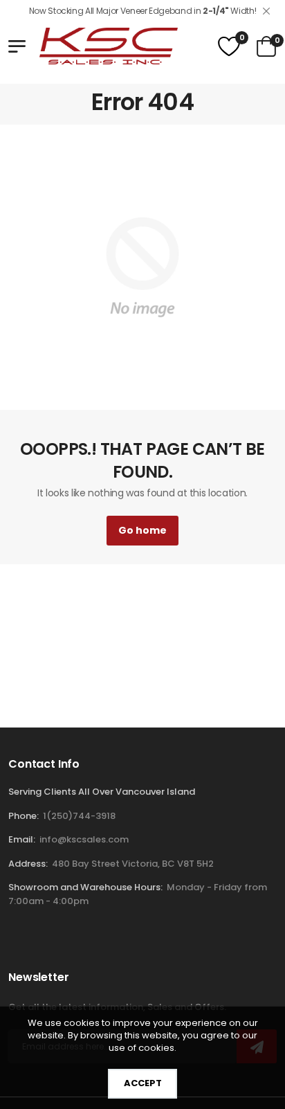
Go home (142, 530)
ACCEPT (143, 1083)
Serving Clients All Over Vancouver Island (101, 791)
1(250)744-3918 (79, 815)
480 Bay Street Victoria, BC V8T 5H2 (133, 863)
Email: (21, 839)
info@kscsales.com (83, 839)
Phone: (23, 815)
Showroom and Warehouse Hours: (85, 887)
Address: (28, 863)
